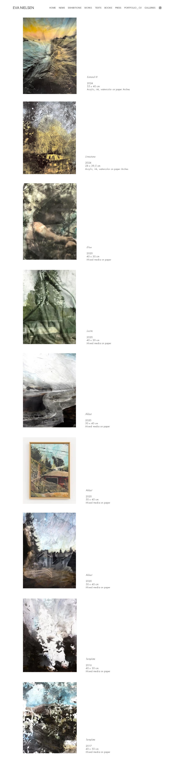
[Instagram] (160, 7)
